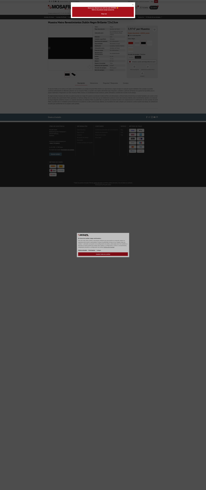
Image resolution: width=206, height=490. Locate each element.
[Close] (133, 5)
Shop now (104, 14)
